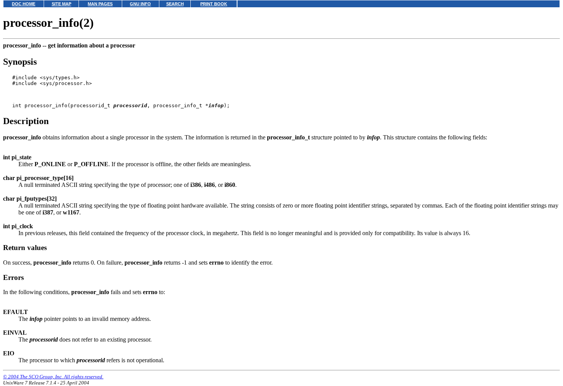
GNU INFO (140, 4)
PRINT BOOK (213, 4)
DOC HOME (23, 4)
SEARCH (175, 4)
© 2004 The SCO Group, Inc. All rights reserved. (53, 376)
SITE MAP (61, 4)
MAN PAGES (100, 4)
